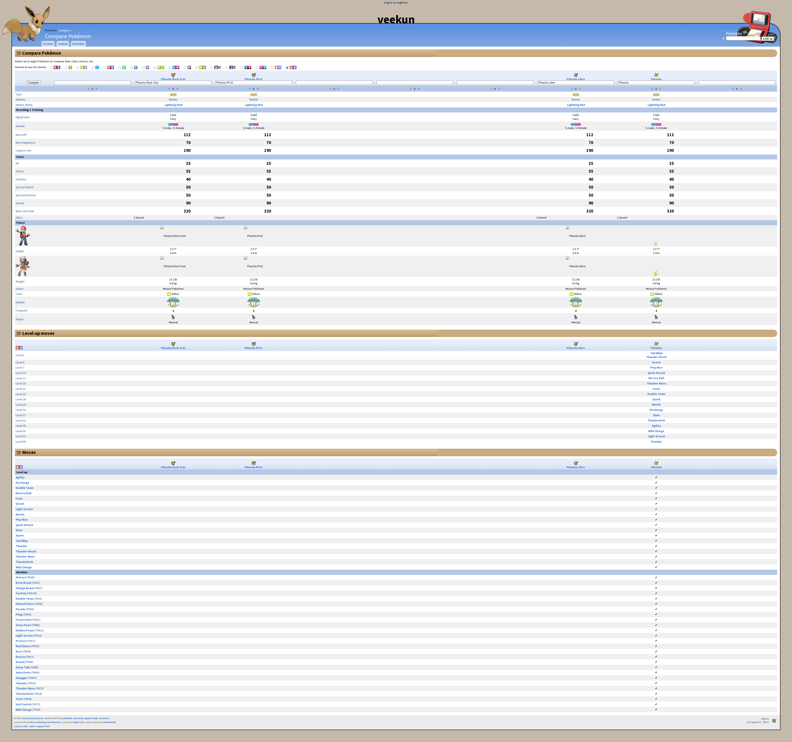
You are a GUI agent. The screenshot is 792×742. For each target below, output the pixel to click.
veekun (396, 19)
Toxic (19, 699)
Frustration (24, 619)
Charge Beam (25, 588)
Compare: (33, 82)
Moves (29, 452)
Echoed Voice (25, 604)
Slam (656, 415)
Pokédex (51, 30)
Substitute (23, 672)
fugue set (78, 722)
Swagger (22, 678)
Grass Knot (23, 625)
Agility (656, 426)
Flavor (20, 222)
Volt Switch (23, 704)
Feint (656, 389)
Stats (20, 157)
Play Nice (656, 367)
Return (20, 657)
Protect (21, 641)
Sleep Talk (23, 667)
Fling (19, 614)
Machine (21, 572)
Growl (656, 362)
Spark (656, 399)
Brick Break (23, 583)
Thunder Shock (656, 357)
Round (20, 662)
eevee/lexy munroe (32, 718)
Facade (20, 609)
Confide (21, 593)
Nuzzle (656, 404)
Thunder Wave (656, 383)
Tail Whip (656, 353)
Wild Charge (656, 431)
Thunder (656, 441)
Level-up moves (38, 333)
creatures (104, 718)
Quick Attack (656, 373)
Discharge (656, 410)
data (32, 726)
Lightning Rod (173, 105)
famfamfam (109, 722)
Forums (48, 44)
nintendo (78, 718)
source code (21, 726)
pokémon (67, 718)
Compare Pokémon (41, 53)
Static (173, 99)
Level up (21, 472)
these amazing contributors (45, 722)
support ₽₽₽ (43, 726)
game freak (91, 718)
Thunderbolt (656, 420)
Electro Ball (656, 378)
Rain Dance (23, 646)
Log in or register (396, 2)
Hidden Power (25, 630)
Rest (19, 651)
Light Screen (656, 436)
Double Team (656, 394)
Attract (21, 577)
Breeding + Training (29, 110)
